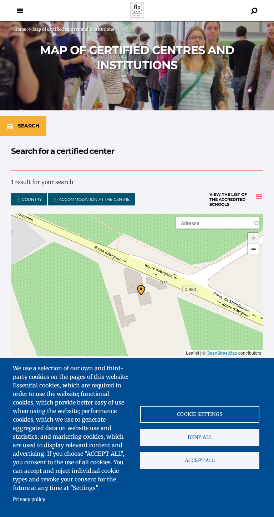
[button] (141, 290)
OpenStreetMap (222, 353)
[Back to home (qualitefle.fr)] (137, 17)
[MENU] (19, 10)
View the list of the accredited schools (228, 197)
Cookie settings (199, 414)
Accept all (200, 461)
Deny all (200, 437)
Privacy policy (29, 499)
